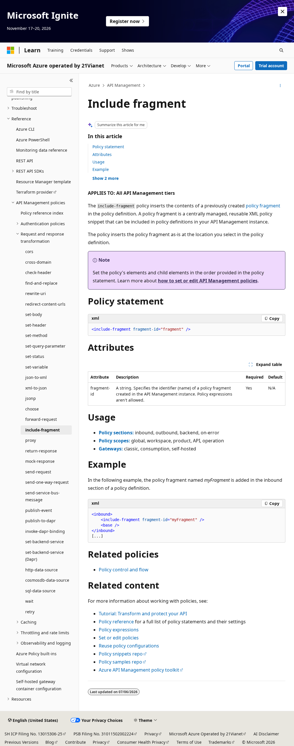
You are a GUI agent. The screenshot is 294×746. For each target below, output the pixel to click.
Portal (244, 65)
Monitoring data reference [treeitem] (41, 150)
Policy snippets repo (121, 654)
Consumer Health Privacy (141, 742)
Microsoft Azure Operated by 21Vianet (206, 734)
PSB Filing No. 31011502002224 (104, 734)
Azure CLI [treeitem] (25, 129)
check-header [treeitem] (38, 272)
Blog (49, 742)
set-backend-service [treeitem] (44, 541)
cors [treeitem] (29, 251)
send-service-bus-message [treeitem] (42, 496)
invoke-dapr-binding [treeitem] (45, 531)
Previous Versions (21, 742)
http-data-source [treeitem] (41, 569)
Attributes (102, 154)
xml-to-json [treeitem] (36, 388)
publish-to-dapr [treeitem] (40, 520)
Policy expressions (119, 630)
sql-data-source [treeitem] (40, 590)
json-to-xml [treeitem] (36, 377)
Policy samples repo (120, 662)
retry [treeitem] (29, 611)
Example (100, 169)
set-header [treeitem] (35, 325)
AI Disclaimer (266, 734)
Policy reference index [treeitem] (42, 213)
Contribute (75, 742)
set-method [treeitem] (36, 335)
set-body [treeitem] (33, 314)
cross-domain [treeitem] (38, 262)
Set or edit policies (119, 638)
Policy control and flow (123, 569)
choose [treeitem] (32, 409)
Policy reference (116, 621)
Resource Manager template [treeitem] (43, 181)
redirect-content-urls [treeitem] (45, 304)
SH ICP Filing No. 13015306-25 (33, 734)
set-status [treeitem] (34, 356)
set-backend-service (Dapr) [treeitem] (44, 556)
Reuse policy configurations (129, 646)
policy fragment (263, 206)
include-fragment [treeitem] (42, 430)
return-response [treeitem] (41, 451)
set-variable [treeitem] (36, 367)
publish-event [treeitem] (38, 510)
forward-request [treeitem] (41, 419)
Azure (94, 85)
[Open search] (281, 50)
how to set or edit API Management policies (208, 280)
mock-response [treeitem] (40, 461)
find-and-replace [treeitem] (41, 283)
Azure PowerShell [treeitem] (33, 139)
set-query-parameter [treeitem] (45, 346)
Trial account (271, 65)
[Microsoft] (10, 50)
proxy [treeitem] (30, 440)
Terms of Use (189, 742)
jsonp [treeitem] (30, 398)
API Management (123, 85)
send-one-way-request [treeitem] (47, 482)
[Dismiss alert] (282, 11)
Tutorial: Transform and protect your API (143, 613)
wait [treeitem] (29, 601)
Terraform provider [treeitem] (34, 192)
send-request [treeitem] (38, 472)
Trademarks (219, 742)
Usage (98, 162)
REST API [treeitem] (24, 160)
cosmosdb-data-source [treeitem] (47, 580)
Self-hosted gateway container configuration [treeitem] (38, 685)
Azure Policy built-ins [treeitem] (36, 653)
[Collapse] (71, 80)
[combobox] (39, 92)
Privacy (151, 734)
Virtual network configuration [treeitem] (30, 667)
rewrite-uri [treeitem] (35, 293)
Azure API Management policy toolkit (139, 670)
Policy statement (108, 146)
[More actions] (280, 85)
